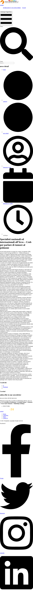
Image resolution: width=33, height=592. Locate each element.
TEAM (24, 7)
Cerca (1, 26)
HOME (5, 7)
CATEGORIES (17, 7)
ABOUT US (10, 7)
